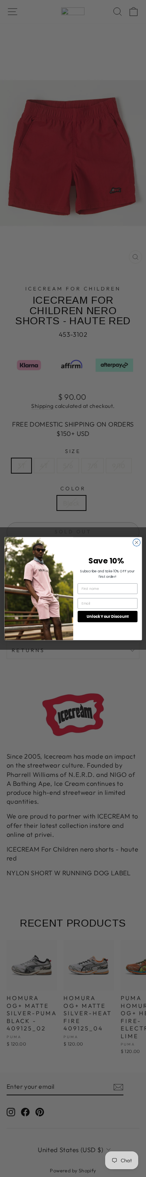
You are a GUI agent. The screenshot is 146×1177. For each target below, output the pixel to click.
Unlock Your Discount (107, 616)
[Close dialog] (136, 542)
